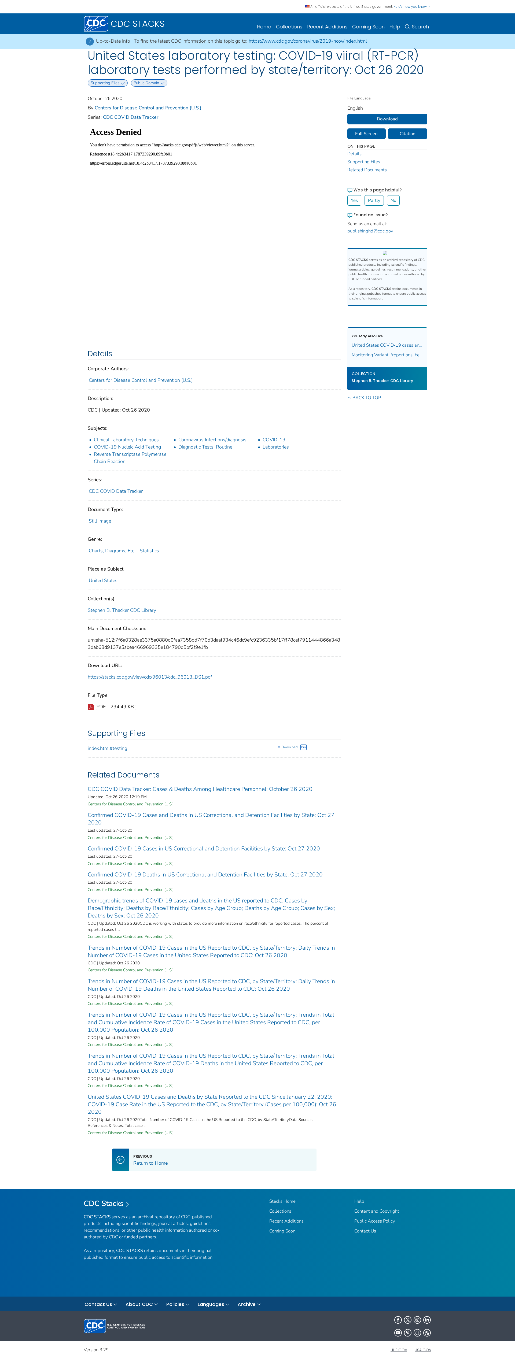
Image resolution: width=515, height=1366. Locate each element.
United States (103, 580)
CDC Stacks (104, 1203)
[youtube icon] (398, 1332)
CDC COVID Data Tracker (130, 117)
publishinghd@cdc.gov (370, 231)
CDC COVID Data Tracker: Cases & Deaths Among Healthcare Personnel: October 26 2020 (200, 789)
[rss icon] (427, 1332)
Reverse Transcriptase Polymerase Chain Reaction (130, 458)
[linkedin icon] (427, 1320)
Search (420, 26)
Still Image (100, 521)
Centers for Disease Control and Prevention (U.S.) (148, 108)
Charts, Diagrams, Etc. (112, 550)
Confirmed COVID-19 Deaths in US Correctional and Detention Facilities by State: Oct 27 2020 (205, 874)
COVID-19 (274, 439)
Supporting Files (363, 162)
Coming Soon (368, 26)
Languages (211, 1304)
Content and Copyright (376, 1211)
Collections (289, 26)
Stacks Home (282, 1201)
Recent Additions (327, 26)
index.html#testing (107, 748)
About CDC (139, 1304)
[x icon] (407, 1320)
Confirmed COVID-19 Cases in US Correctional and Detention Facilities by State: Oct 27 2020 (204, 848)
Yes (354, 200)
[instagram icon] (417, 1320)
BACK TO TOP (366, 398)
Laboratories (276, 447)
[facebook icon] (398, 1320)
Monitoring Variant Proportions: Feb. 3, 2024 (387, 355)
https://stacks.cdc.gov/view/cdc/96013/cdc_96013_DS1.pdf (150, 677)
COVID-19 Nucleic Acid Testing (127, 447)
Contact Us (365, 1231)
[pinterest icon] (407, 1332)
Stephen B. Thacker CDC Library (122, 610)
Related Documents (367, 170)
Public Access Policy (374, 1221)
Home (264, 26)
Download (289, 747)
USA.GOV (423, 1350)
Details (354, 154)
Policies (175, 1304)
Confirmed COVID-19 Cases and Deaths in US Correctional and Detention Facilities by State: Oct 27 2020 (211, 818)
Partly (374, 200)
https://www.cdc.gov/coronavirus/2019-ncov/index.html (308, 41)
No (393, 200)
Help (394, 26)
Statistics (149, 550)
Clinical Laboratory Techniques (126, 439)
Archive (247, 1304)
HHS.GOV (399, 1350)
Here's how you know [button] (410, 6)
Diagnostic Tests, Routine (205, 447)
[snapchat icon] (417, 1332)
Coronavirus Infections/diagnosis (212, 439)
